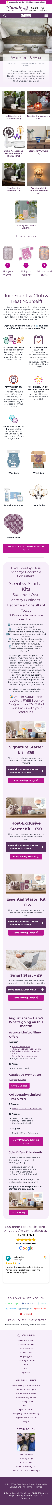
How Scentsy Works (26, 1397)
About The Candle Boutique (26, 1470)
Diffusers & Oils (26, 1344)
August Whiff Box (21, 1046)
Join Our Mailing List (26, 1466)
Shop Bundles (19, 1085)
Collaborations (26, 1348)
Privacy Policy (11, 1493)
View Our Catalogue (26, 1389)
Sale (26, 1368)
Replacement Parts (26, 1393)
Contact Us (26, 1462)
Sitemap (17, 1495)
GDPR (35, 1493)
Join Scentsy (18, 1212)
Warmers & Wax (26, 1340)
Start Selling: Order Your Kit (26, 1385)
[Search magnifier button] (4, 15)
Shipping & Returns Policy (26, 1413)
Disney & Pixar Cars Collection (27, 1108)
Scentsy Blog (26, 1458)
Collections (26, 1352)
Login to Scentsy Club (26, 1417)
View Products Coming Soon (26, 1142)
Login (26, 1421)
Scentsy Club (26, 1401)
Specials (26, 1372)
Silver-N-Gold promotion (24, 1056)
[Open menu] (46, 15)
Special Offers (26, 1409)
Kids (26, 1364)
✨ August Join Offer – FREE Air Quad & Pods (26, 2)
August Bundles (17, 1080)
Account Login (30, 1495)
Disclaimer (24, 1493)
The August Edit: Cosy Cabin (26, 1049)
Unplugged (26, 1356)
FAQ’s (26, 1405)
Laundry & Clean (26, 1360)
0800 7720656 (26, 1454)
